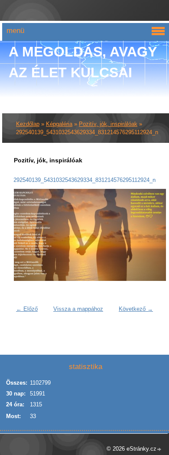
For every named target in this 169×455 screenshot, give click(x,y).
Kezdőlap (27, 124)
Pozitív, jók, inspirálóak (108, 124)
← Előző (27, 309)
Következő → (136, 309)
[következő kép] (143, 235)
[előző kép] (26, 235)
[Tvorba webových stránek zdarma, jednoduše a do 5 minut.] (159, 450)
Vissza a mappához (78, 309)
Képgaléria (59, 124)
